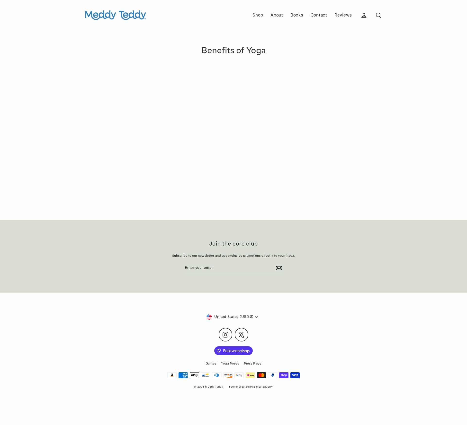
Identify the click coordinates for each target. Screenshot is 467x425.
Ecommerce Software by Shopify (251, 387)
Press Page (252, 363)
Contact (319, 15)
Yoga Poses (230, 363)
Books (296, 15)
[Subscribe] (278, 268)
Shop (257, 15)
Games (211, 363)
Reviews (343, 15)
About (276, 15)
